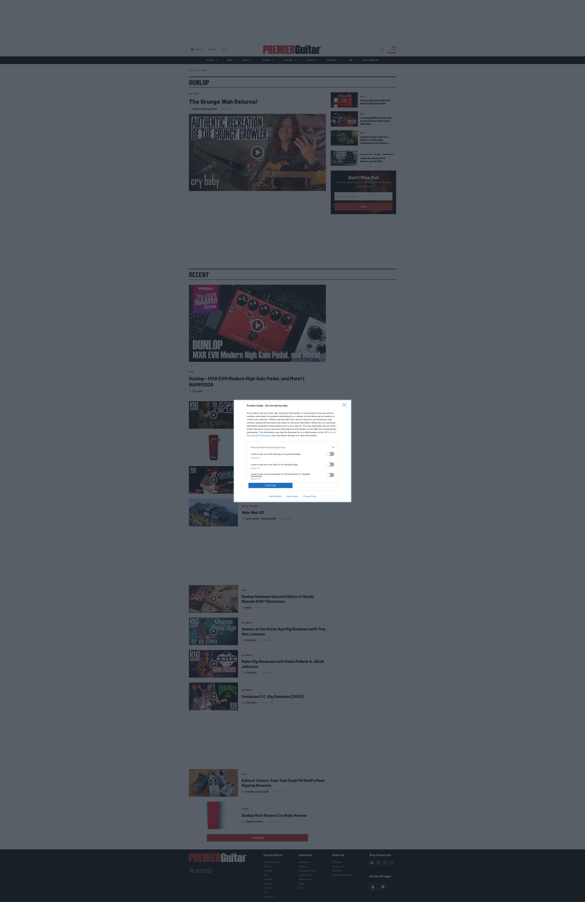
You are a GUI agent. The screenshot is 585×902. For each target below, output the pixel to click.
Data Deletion (275, 496)
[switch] (330, 454)
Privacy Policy (309, 496)
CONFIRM (270, 485)
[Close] (345, 406)
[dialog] (292, 451)
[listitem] (292, 447)
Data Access (292, 496)
